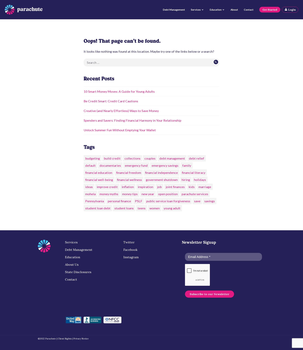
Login (292, 9)
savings (209, 201)
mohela (90, 194)
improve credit (107, 187)
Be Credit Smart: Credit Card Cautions (111, 101)
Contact (248, 9)
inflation (128, 187)
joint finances (175, 187)
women (154, 208)
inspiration (145, 187)
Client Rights (65, 338)
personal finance (119, 201)
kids (192, 187)
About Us (72, 264)
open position (168, 194)
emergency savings (165, 165)
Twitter (129, 242)
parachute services (195, 194)
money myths (109, 194)
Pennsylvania (94, 201)
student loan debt (97, 208)
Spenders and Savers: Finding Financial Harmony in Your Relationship (132, 120)
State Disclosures (78, 272)
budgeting (92, 158)
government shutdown (162, 180)
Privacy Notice (81, 338)
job (159, 187)
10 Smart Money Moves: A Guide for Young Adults (119, 91)
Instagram (131, 257)
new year (148, 194)
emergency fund (136, 165)
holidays (200, 180)
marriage (205, 187)
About (234, 9)
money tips (130, 194)
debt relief (196, 158)
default (90, 165)
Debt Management (174, 9)
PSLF (138, 201)
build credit (112, 158)
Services (196, 9)
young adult (172, 208)
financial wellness (129, 180)
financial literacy (193, 172)
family (186, 165)
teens (142, 208)
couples (149, 158)
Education (216, 9)
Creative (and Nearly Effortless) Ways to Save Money (121, 111)
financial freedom (128, 172)
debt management (172, 158)
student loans (124, 208)
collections (132, 158)
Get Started (269, 9)
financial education (98, 172)
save (197, 201)
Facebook (130, 250)
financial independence (161, 172)
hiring (186, 180)
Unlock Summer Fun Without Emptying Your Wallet (120, 130)
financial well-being (99, 180)
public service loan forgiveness (168, 201)
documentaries (110, 165)
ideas (89, 187)
